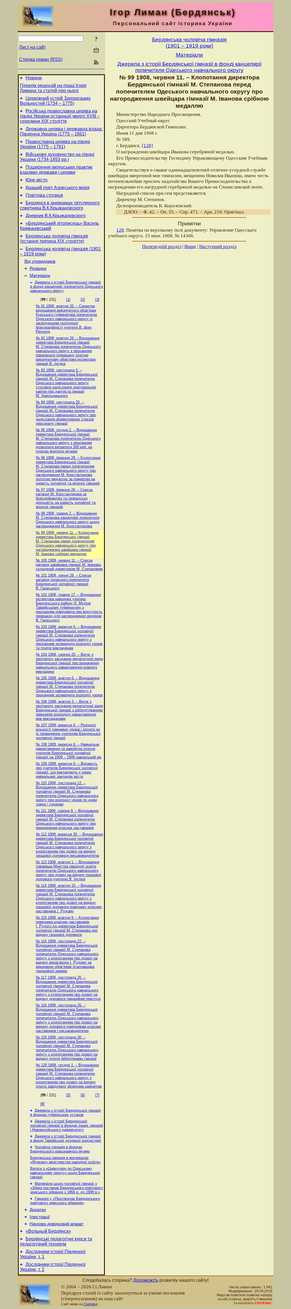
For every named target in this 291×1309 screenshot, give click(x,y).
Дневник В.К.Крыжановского (56, 215)
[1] (68, 299)
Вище (190, 246)
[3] (97, 299)
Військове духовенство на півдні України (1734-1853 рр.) (57, 157)
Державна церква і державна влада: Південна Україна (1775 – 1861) (61, 131)
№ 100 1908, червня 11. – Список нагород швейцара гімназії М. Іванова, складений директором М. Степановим (69, 564)
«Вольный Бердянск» (48, 1231)
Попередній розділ (161, 246)
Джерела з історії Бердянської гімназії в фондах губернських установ (65, 1112)
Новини (34, 77)
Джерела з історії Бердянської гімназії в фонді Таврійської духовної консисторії (65, 1138)
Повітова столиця (44, 195)
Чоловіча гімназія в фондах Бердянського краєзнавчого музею (60, 1149)
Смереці (90, 1304)
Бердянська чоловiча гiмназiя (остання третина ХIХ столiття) (54, 239)
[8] (42, 1104)
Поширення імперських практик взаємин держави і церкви (56, 170)
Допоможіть (145, 1280)
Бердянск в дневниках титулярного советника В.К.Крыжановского (60, 205)
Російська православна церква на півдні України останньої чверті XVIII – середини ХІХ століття (60, 116)
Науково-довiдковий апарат (57, 1224)
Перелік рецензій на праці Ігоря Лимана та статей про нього (53, 88)
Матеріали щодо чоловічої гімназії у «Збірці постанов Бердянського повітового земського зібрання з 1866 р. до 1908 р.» (66, 1187)
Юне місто (36, 179)
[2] (83, 299)
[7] (97, 1095)
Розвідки (38, 268)
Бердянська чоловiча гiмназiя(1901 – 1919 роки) (189, 43)
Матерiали (40, 275)
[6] (83, 1095)
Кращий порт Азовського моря (58, 187)
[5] (68, 1095)
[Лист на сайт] (96, 50)
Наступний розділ (217, 246)
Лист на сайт (32, 47)
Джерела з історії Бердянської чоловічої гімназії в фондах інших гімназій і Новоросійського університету (66, 1125)
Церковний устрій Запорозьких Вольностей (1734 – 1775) (55, 101)
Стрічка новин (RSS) (41, 59)
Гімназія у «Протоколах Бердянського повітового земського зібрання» (65, 1200)
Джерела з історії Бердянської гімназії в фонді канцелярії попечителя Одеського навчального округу (66, 286)
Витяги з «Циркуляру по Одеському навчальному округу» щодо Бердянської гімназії (65, 1172)
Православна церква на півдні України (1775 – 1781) (55, 144)
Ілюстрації (40, 1217)
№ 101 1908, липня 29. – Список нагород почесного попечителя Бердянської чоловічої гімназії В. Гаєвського (63, 581)
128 (120, 230)
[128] (147, 145)
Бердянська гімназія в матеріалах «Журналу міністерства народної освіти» (65, 1160)
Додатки (38, 1210)
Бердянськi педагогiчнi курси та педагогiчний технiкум (56, 1241)
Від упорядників (39, 261)
